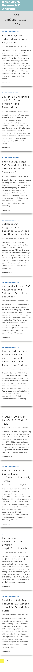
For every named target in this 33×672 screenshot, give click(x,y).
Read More (7, 83)
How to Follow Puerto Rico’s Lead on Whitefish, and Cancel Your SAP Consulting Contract (16, 357)
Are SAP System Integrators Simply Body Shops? (14, 39)
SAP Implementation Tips (10, 31)
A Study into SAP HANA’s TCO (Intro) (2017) (14, 420)
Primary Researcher (10, 46)
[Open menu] (29, 5)
